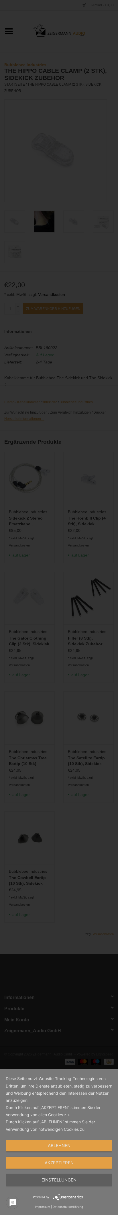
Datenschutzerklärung (68, 1206)
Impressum (42, 1206)
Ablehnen (59, 1145)
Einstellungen (59, 1180)
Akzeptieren (59, 1162)
